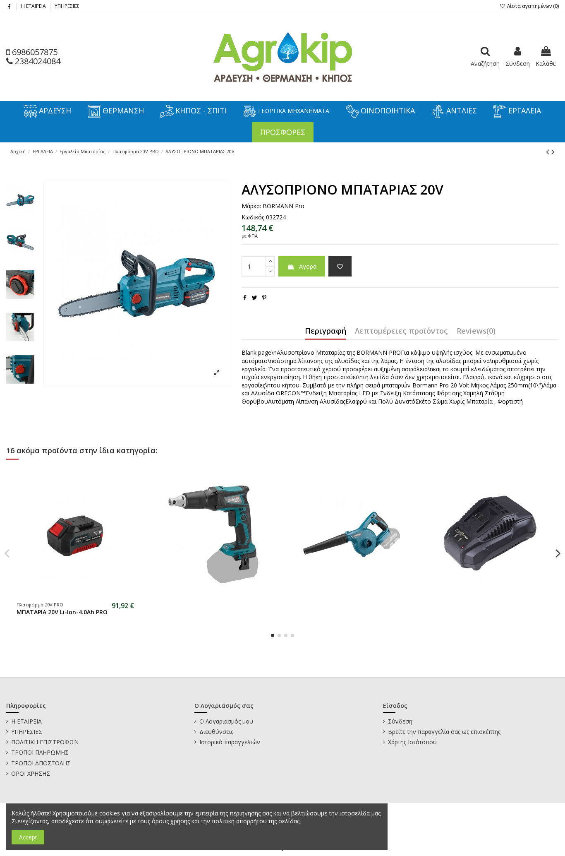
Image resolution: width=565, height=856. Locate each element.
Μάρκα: (251, 206)
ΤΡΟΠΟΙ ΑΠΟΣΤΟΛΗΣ (41, 763)
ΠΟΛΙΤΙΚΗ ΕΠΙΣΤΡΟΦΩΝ (45, 742)
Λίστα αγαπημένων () (532, 6)
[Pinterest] (264, 297)
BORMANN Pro (283, 206)
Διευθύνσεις (216, 732)
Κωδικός (253, 217)
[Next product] (553, 151)
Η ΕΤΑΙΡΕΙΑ (34, 6)
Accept (28, 837)
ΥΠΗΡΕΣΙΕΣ (67, 6)
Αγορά (307, 266)
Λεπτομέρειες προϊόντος (401, 331)
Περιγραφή (325, 331)
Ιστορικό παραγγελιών (229, 742)
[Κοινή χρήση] (245, 297)
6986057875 (33, 52)
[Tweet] (254, 297)
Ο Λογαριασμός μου (226, 721)
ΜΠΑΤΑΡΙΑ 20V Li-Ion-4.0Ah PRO (62, 612)
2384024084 (36, 61)
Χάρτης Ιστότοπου (412, 742)
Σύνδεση (400, 721)
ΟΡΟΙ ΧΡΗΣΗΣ (30, 773)
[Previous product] (548, 151)
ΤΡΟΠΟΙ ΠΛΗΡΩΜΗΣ (40, 752)
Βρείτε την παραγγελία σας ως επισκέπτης (444, 732)
